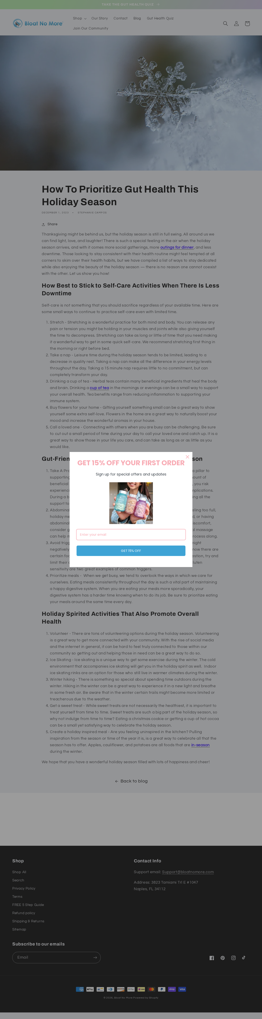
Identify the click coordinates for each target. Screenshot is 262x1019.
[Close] (187, 457)
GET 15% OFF (131, 550)
